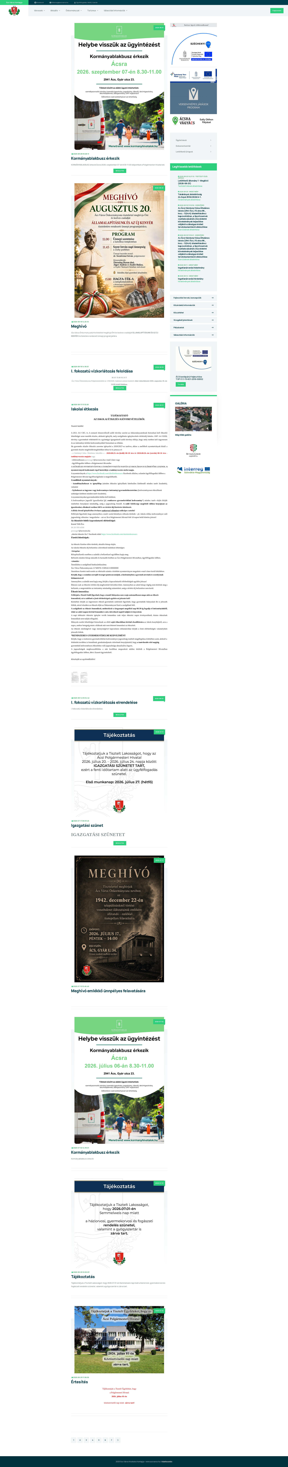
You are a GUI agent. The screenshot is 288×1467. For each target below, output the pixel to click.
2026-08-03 (159, 698)
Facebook (40, 2)
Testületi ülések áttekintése (190, 186)
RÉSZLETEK (120, 171)
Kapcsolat (277, 10)
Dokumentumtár (183, 146)
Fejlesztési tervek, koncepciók (187, 298)
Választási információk (114, 10)
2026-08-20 (159, 188)
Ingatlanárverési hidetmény (191, 267)
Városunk (38, 10)
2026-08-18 (159, 367)
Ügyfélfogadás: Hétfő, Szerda (86, 2)
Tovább (181, 384)
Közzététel (179, 312)
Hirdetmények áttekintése (189, 199)
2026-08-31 (159, 28)
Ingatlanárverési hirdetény (190, 278)
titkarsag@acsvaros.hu (60, 2)
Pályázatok (179, 327)
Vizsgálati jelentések (183, 320)
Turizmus (91, 10)
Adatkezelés (167, 1461)
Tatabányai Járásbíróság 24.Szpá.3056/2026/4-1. (190, 195)
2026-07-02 (159, 1022)
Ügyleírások (181, 140)
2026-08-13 (159, 405)
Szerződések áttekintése (188, 229)
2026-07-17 (159, 732)
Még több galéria (183, 434)
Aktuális (54, 10)
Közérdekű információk (184, 305)
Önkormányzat (72, 10)
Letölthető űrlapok (184, 151)
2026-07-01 (159, 1183)
